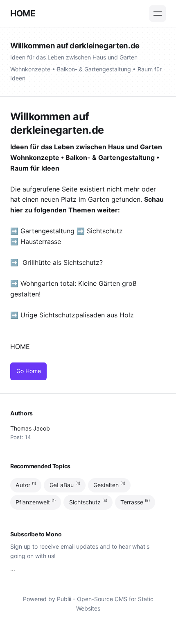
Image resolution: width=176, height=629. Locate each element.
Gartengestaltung (47, 231)
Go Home (28, 370)
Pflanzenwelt (36, 502)
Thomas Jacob (30, 428)
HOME (22, 13)
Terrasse (135, 502)
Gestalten (109, 485)
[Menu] (157, 13)
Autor (26, 485)
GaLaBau (65, 485)
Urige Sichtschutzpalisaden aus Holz (77, 315)
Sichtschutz (105, 231)
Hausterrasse (41, 241)
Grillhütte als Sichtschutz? (63, 262)
